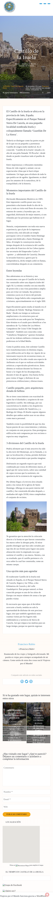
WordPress (41, 896)
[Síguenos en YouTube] (44, 3)
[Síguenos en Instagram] (48, 3)
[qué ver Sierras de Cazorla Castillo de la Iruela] (26, 531)
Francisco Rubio (26, 644)
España (6, 86)
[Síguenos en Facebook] (40, 3)
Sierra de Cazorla (17, 86)
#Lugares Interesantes (10, 93)
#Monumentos (24, 93)
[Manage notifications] (47, 895)
